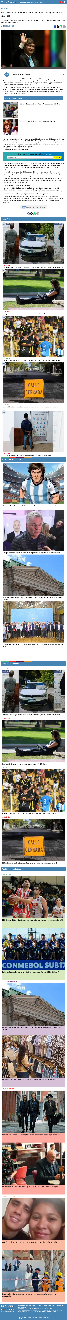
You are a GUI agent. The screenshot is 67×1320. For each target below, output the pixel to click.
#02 (3, 271)
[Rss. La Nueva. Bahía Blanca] (13, 1309)
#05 (3, 412)
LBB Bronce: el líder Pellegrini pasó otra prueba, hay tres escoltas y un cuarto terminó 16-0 (32, 920)
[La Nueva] (10, 2)
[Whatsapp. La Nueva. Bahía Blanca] (1, 1309)
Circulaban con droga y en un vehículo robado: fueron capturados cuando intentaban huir (33, 267)
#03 (3, 317)
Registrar (57, 157)
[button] (55, 26)
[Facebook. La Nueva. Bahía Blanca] (3, 1309)
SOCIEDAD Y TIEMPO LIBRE (12, 1196)
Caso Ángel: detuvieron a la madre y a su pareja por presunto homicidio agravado (29, 1242)
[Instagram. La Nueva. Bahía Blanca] (7, 1309)
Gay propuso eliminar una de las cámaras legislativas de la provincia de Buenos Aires (31, 553)
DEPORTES (7, 874)
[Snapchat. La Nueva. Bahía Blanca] (11, 1309)
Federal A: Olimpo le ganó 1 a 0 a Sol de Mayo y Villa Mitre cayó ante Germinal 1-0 (31, 360)
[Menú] (2, 2)
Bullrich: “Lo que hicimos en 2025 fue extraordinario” (37, 121)
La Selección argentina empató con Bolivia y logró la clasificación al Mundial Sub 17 (30, 972)
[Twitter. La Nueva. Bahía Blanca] (5, 1309)
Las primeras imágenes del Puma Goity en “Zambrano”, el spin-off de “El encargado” (30, 1187)
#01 (3, 224)
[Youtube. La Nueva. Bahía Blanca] (9, 1309)
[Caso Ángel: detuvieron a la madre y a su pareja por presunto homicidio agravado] (33, 1219)
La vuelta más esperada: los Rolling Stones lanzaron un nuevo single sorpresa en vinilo (31, 1135)
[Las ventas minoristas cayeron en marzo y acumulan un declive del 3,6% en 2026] (33, 1056)
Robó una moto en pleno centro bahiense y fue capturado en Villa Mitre (27, 455)
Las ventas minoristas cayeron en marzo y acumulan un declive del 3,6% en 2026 (29, 1079)
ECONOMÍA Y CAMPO (10, 981)
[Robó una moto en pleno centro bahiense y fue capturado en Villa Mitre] (33, 431)
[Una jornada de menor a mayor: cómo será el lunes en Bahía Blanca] (33, 289)
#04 (3, 364)
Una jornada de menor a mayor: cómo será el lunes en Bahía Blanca (25, 314)
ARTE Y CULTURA (9, 1089)
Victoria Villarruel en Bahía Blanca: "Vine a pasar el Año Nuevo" (40, 104)
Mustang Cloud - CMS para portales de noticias (35, 1317)
